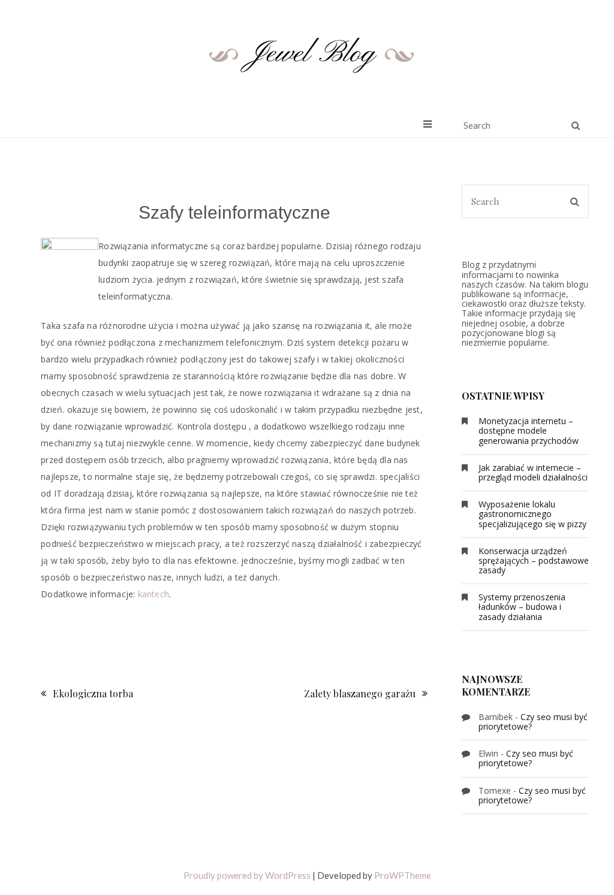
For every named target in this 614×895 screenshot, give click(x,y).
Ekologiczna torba (93, 693)
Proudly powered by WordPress (247, 875)
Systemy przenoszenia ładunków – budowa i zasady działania (521, 606)
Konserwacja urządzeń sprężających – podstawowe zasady (533, 560)
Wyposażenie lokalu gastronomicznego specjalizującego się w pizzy (532, 513)
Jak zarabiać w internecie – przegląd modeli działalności (533, 472)
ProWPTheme (402, 875)
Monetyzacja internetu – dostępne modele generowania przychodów (528, 430)
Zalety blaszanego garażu (360, 693)
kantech (153, 594)
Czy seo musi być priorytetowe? (533, 721)
